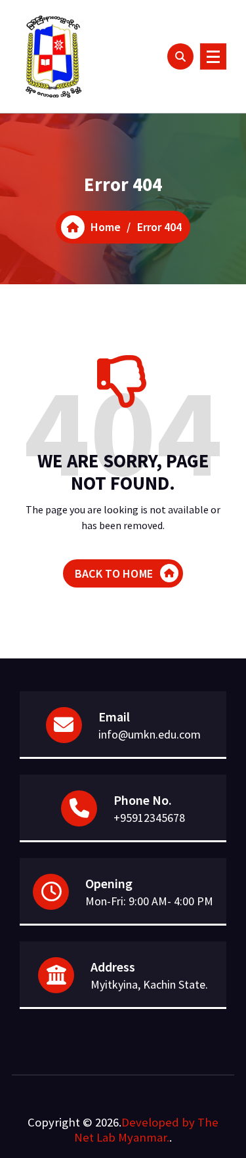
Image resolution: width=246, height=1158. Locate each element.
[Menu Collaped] (213, 56)
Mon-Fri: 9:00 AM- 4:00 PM (149, 901)
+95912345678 (149, 817)
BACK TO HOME (114, 573)
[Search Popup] (180, 56)
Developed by (158, 1122)
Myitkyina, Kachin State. (149, 984)
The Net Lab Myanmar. (146, 1130)
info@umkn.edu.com (149, 734)
